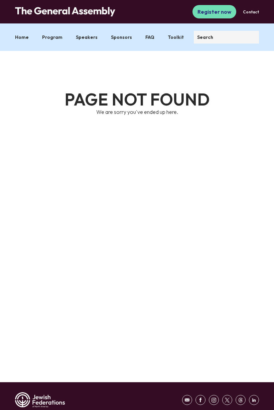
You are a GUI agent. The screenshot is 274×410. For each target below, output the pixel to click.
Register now (214, 11)
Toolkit (176, 37)
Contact (251, 11)
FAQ (149, 37)
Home (22, 37)
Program (52, 37)
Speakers (87, 37)
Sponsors (121, 37)
